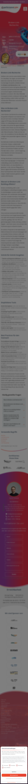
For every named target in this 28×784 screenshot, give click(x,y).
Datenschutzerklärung (11, 782)
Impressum (19, 782)
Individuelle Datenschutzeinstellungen (14, 778)
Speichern (14, 771)
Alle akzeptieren (14, 775)
